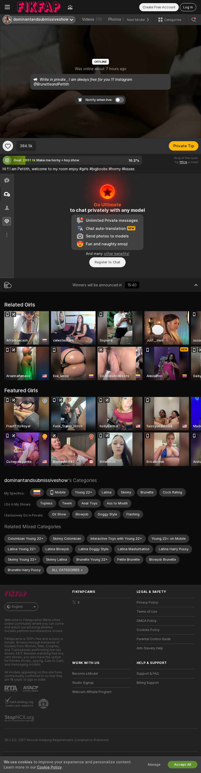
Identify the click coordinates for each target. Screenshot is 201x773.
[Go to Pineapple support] (43, 704)
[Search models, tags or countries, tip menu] (193, 19)
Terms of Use (147, 611)
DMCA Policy (147, 621)
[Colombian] (37, 492)
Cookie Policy (49, 767)
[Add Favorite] (8, 146)
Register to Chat (107, 262)
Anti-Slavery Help (150, 648)
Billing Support (148, 683)
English (17, 607)
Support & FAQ (148, 673)
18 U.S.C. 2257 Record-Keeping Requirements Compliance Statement (56, 740)
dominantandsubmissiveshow (36, 480)
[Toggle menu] (7, 7)
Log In (188, 7)
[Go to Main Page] (39, 7)
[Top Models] (70, 7)
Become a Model (85, 673)
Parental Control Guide (154, 639)
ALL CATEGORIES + (67, 570)
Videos (92, 19)
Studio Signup (83, 683)
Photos (118, 19)
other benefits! (116, 254)
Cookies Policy (148, 630)
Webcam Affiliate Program (91, 692)
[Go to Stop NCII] (19, 718)
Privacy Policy (147, 602)
